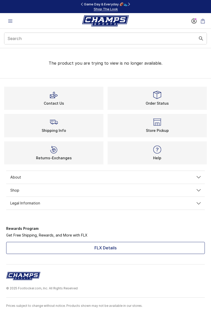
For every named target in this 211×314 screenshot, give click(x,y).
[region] (105, 6)
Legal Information (25, 203)
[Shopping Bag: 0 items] (203, 20)
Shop (14, 190)
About (15, 177)
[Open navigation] (10, 20)
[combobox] (105, 38)
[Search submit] (201, 38)
